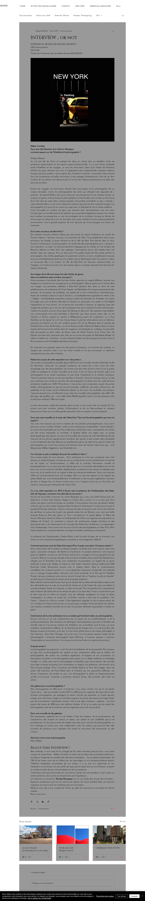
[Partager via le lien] (48, 802)
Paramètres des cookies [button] (105, 896)
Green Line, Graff (43, 15)
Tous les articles (25, 15)
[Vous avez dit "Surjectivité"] (72, 835)
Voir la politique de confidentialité (39, 898)
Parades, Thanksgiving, (83, 15)
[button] (123, 15)
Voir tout (123, 821)
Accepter (134, 896)
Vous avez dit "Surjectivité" (66, 849)
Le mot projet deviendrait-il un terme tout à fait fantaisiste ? (35, 849)
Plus (98, 15)
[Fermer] (142, 896)
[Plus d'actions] (113, 31)
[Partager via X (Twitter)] (37, 802)
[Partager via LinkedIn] (43, 802)
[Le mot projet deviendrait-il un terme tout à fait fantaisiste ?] (35, 835)
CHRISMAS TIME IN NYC (108, 848)
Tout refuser (121, 896)
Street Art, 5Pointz (62, 15)
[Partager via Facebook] (32, 802)
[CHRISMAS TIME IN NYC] (109, 835)
